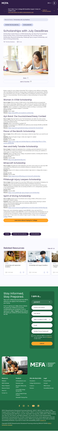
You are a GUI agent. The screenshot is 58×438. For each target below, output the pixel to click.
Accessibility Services (49, 388)
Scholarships (27, 24)
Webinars (4, 380)
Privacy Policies (47, 380)
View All (50, 248)
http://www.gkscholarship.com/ (17, 159)
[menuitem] (8, 381)
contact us (43, 420)
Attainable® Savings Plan (21, 397)
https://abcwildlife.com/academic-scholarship (20, 113)
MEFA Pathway (5, 383)
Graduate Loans (19, 383)
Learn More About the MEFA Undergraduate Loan (21, 12)
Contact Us (4, 393)
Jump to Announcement (46, 10)
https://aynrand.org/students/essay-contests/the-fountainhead (25, 128)
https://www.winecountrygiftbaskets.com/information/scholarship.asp (27, 207)
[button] (49, 3)
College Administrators (35, 383)
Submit (42, 343)
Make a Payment (6, 385)
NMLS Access (47, 385)
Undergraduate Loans (21, 380)
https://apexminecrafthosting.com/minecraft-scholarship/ (24, 176)
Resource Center (9, 19)
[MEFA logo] (5, 3)
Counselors (32, 380)
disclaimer (49, 337)
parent (37, 302)
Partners (32, 388)
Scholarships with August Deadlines (38, 265)
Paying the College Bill (12, 24)
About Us (4, 390)
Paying (7, 234)
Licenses (46, 383)
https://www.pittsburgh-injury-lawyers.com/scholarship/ (23, 192)
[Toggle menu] (54, 3)
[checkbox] (42, 337)
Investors (32, 385)
